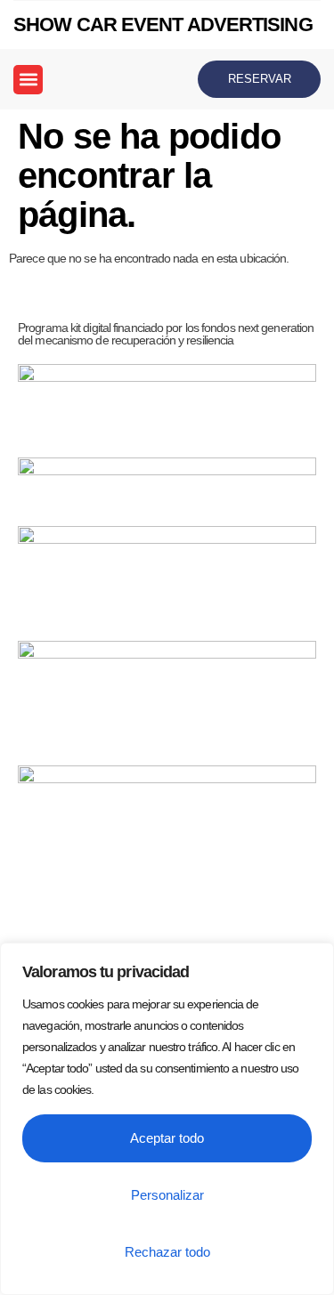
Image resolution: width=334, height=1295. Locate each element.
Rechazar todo (167, 1251)
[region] (167, 1119)
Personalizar (167, 1194)
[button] (28, 79)
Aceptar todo (167, 1137)
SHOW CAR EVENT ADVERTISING (163, 24)
